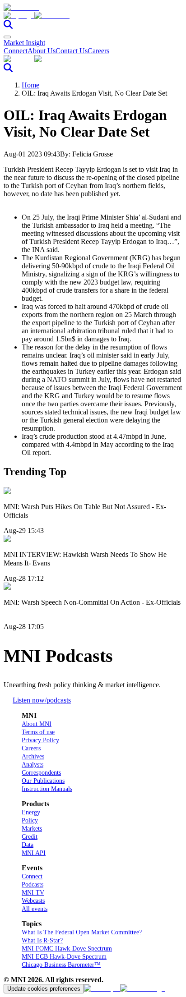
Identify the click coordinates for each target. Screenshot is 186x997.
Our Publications (43, 780)
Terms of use (38, 732)
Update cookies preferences (43, 988)
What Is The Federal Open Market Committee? (82, 932)
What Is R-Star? (42, 940)
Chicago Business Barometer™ (61, 964)
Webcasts (33, 900)
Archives (33, 756)
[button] (93, 16)
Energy (31, 812)
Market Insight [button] (24, 42)
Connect (16, 51)
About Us (42, 51)
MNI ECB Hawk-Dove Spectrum (64, 956)
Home (30, 85)
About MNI (36, 724)
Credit (29, 836)
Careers (98, 51)
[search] (8, 26)
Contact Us (72, 51)
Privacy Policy (40, 740)
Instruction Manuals (47, 789)
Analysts (32, 764)
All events (34, 908)
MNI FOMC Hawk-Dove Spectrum (67, 948)
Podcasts (32, 884)
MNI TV (33, 892)
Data (27, 844)
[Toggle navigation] (7, 37)
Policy (30, 820)
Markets (32, 828)
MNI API (34, 853)
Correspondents (41, 772)
